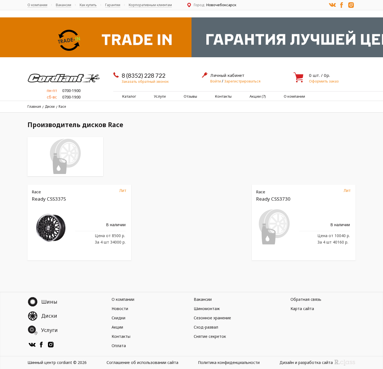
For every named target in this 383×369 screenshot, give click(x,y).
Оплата (119, 345)
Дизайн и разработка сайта (306, 362)
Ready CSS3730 (273, 199)
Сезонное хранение (212, 317)
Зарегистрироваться (242, 81)
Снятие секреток (210, 336)
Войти (216, 81)
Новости (120, 308)
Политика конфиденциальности (229, 362)
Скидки (118, 317)
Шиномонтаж (207, 308)
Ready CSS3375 (49, 199)
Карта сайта (302, 308)
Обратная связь (305, 299)
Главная (34, 106)
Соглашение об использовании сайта (142, 362)
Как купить (88, 5)
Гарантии (112, 5)
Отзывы (190, 96)
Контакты (223, 96)
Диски (50, 106)
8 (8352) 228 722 (143, 75)
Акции (117, 327)
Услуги (160, 96)
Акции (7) (258, 96)
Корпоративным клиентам (150, 5)
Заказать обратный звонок (145, 81)
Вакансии (63, 5)
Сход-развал (206, 327)
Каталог (129, 96)
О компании (37, 5)
